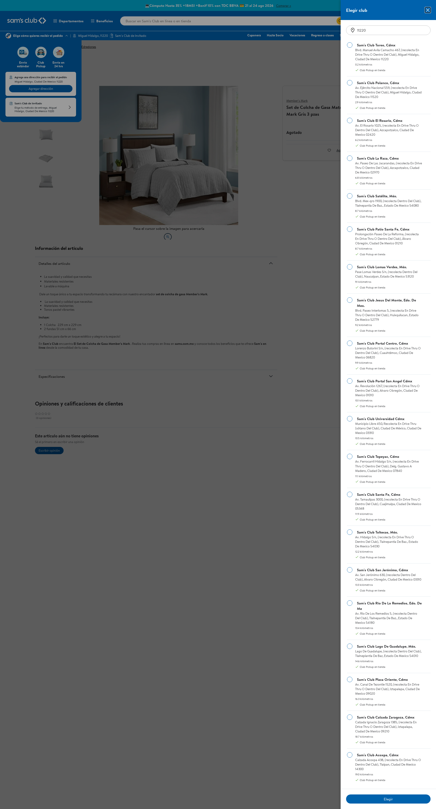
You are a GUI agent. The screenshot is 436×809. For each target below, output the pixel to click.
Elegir (388, 798)
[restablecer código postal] (352, 30)
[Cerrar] (428, 10)
